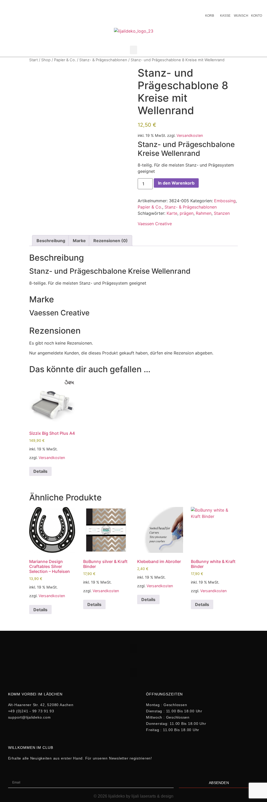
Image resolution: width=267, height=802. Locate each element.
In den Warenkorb (176, 183)
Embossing (225, 200)
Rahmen (203, 213)
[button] (133, 50)
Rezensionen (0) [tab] (110, 240)
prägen (186, 213)
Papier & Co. (65, 60)
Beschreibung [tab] (51, 240)
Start (33, 60)
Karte (172, 213)
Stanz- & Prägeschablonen (103, 60)
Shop (46, 60)
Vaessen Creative (155, 223)
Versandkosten (190, 135)
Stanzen (222, 213)
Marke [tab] (79, 240)
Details (40, 471)
